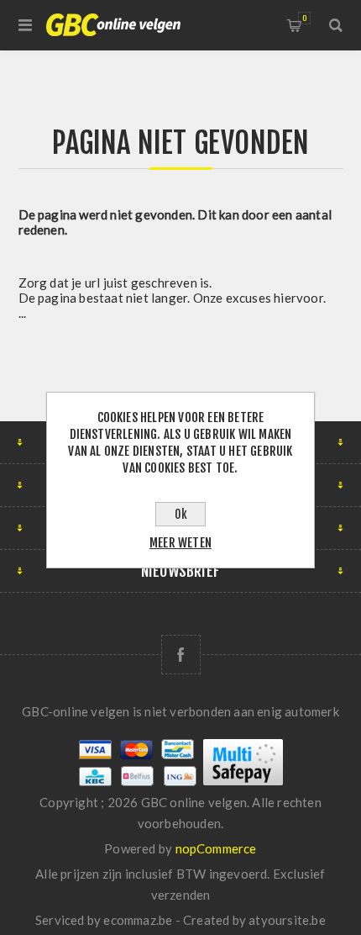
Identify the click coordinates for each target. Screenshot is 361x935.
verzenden (181, 894)
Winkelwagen (304, 18)
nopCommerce (216, 848)
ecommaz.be (137, 919)
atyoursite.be (287, 919)
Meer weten (180, 543)
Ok (181, 514)
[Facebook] (181, 654)
